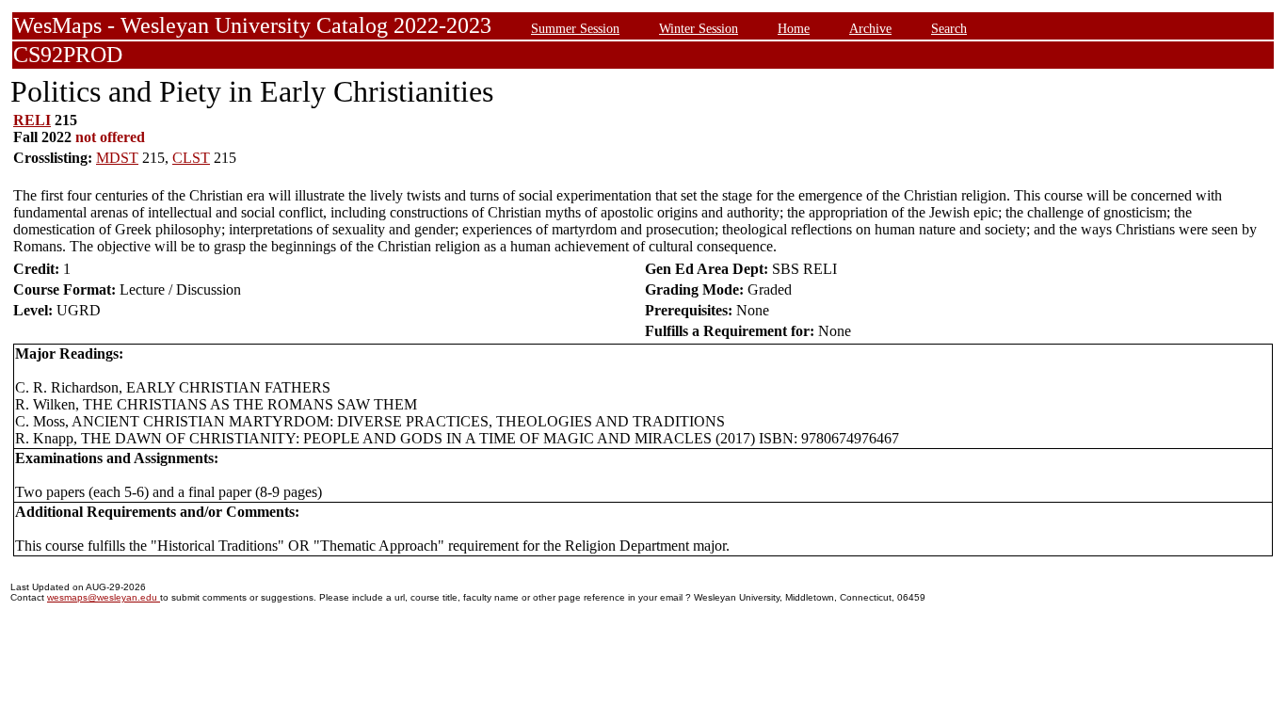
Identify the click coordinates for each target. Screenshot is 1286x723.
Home (794, 28)
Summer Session (575, 28)
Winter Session (698, 28)
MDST (117, 158)
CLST (191, 158)
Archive (870, 28)
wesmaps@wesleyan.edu (103, 597)
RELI (32, 120)
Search (949, 28)
